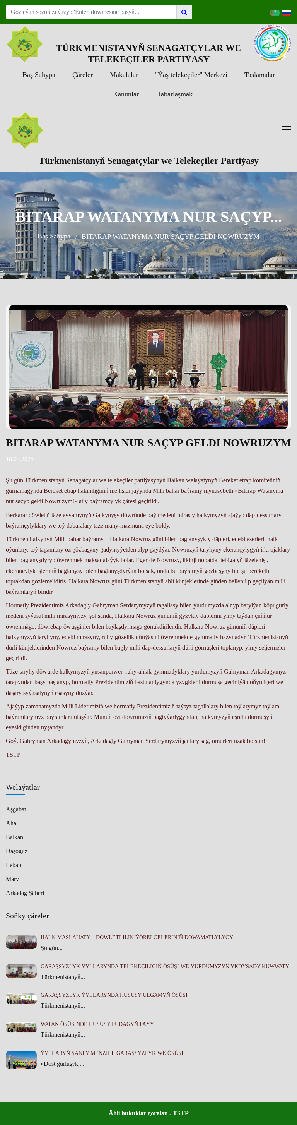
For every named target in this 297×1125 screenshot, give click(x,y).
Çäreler (82, 75)
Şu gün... (52, 948)
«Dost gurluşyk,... (62, 1063)
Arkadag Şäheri (25, 893)
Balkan (14, 837)
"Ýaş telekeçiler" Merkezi (191, 75)
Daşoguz (16, 851)
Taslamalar (259, 75)
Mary (12, 879)
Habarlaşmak (174, 94)
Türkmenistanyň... (63, 977)
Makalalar (124, 75)
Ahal (12, 823)
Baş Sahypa (38, 75)
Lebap (13, 865)
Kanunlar (126, 94)
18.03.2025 (20, 459)
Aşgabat (16, 809)
